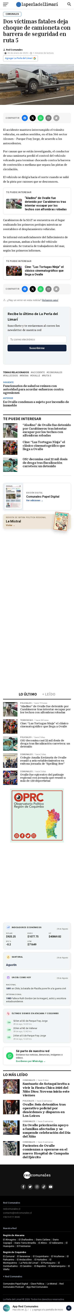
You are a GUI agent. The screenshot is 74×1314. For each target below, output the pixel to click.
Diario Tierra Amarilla (25, 1242)
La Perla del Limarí (29, 1262)
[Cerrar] (68, 1308)
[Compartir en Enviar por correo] (48, 118)
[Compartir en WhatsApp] (41, 118)
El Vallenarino (56, 1242)
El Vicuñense (57, 1256)
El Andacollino (24, 1259)
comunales (55, 372)
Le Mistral (52, 1283)
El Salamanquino (57, 1266)
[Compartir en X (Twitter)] (33, 118)
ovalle (36, 376)
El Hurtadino (40, 1259)
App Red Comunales (37, 1287)
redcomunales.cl (11, 1208)
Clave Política (37, 1283)
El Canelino (26, 1266)
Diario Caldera (43, 1239)
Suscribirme (37, 348)
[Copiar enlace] (56, 118)
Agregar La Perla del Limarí (18, 58)
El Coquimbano (41, 1256)
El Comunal (9, 1256)
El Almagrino (9, 1239)
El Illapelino (40, 1266)
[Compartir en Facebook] (25, 118)
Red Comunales (14, 50)
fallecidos (11, 376)
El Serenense (23, 1256)
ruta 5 (47, 376)
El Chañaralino (26, 1239)
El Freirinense (24, 1246)
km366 (24, 376)
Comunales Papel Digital (15, 1283)
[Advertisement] (37, 570)
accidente (38, 372)
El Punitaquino (48, 1262)
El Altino (42, 1242)
